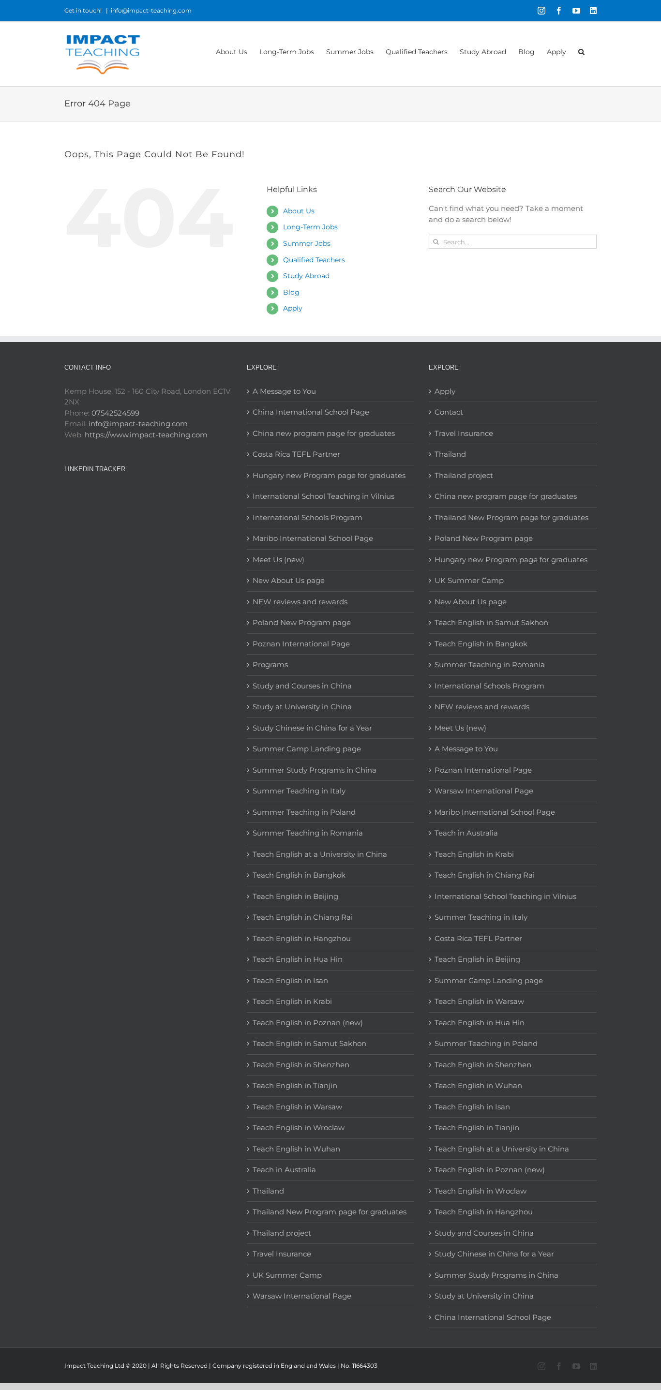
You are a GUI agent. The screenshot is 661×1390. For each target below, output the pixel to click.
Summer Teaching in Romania (308, 832)
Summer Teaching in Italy (299, 790)
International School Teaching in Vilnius (323, 496)
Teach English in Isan (290, 980)
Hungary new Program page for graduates (329, 475)
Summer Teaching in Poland (304, 812)
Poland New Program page (302, 622)
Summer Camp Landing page (307, 748)
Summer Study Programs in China (314, 770)
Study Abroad (306, 275)
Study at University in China (302, 706)
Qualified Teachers (314, 259)
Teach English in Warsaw (297, 1106)
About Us (299, 211)
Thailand (268, 1191)
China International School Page (311, 412)
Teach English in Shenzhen (301, 1064)
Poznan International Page (301, 643)
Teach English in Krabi (292, 1001)
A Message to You (284, 391)
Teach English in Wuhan (296, 1148)
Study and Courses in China (302, 685)
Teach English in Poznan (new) (308, 1022)
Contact (449, 412)
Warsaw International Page (302, 1295)
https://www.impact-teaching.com (146, 434)
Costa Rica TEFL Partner (296, 454)
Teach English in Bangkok (299, 875)
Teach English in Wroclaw (299, 1127)
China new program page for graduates (324, 433)
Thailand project (282, 1233)
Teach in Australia (284, 1169)
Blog (291, 292)
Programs (270, 664)
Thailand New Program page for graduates (329, 1211)
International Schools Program (307, 517)
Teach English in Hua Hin (298, 959)
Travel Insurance (282, 1253)
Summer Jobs (306, 243)
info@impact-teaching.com (151, 10)
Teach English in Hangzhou (302, 938)
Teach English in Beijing (295, 896)
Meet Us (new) (278, 559)
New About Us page (289, 580)
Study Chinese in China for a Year (312, 727)
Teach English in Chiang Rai (303, 917)
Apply (292, 308)
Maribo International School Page (313, 538)
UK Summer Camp (287, 1275)
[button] (581, 51)
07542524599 (115, 413)
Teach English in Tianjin (295, 1085)
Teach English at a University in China (320, 854)
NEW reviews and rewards (300, 601)
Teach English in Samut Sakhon (309, 1043)
